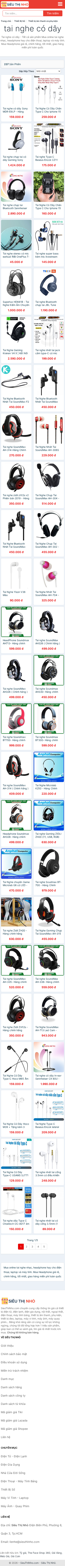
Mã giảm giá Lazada (14, 1420)
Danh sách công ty (13, 1395)
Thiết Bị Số (19, 21)
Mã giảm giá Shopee (14, 1428)
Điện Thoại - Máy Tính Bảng (19, 1481)
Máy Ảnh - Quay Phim (15, 1506)
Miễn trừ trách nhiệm (14, 1370)
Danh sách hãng (11, 1387)
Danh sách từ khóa (13, 1404)
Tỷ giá (22, 1552)
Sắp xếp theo (26, 71)
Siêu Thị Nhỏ (48, 1562)
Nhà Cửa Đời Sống (13, 1473)
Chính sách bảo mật (14, 1354)
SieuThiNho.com (29, 1562)
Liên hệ (5, 1437)
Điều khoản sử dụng (14, 1362)
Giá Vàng (57, 1552)
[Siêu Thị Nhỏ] (18, 1301)
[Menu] (60, 4)
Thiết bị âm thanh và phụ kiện (43, 21)
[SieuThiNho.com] (20, 4)
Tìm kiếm (53, 13)
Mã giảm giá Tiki (12, 1412)
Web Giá (4, 1556)
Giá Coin (15, 1556)
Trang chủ (6, 21)
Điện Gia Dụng (10, 1464)
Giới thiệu (7, 1345)
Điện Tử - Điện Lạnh (14, 1456)
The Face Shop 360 (39, 1552)
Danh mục (7, 1379)
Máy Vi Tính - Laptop (15, 1498)
